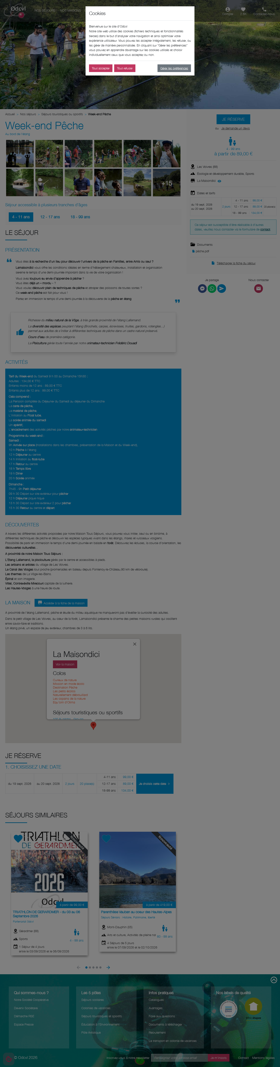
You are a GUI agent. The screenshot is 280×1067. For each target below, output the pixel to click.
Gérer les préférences (174, 68)
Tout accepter (101, 68)
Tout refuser (125, 68)
